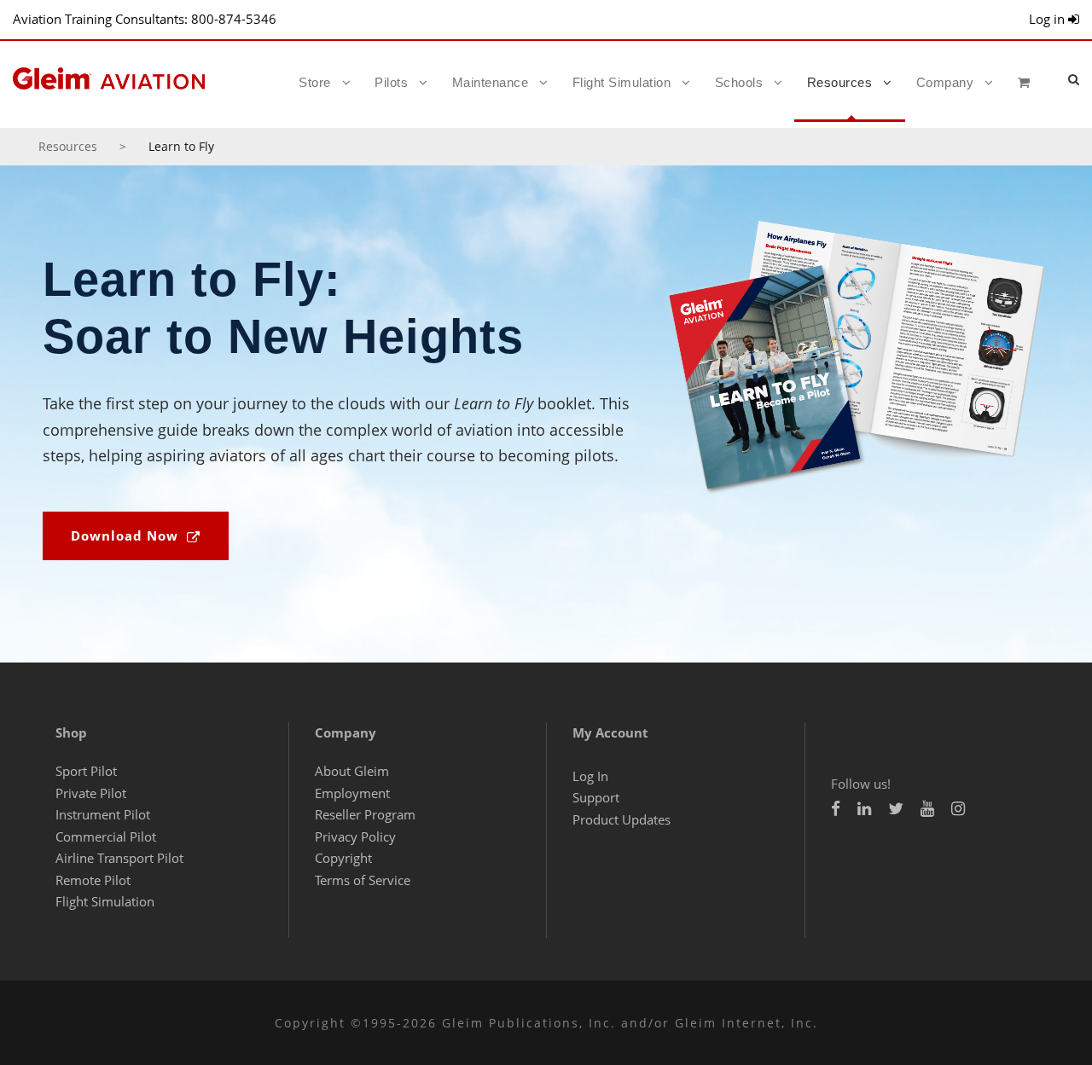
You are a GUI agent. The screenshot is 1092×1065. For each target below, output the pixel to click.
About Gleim (352, 770)
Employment (352, 793)
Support (595, 797)
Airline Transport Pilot (119, 857)
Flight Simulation (621, 82)
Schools (739, 82)
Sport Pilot (86, 770)
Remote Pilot (93, 879)
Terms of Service (362, 879)
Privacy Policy (355, 836)
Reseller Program (365, 814)
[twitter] (895, 808)
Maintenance (490, 82)
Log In (590, 775)
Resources (840, 82)
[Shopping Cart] (1028, 97)
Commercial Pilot (105, 836)
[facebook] (835, 808)
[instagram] (958, 808)
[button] (1073, 78)
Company (945, 82)
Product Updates (621, 819)
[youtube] (927, 808)
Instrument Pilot (102, 814)
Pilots (391, 82)
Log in (1048, 18)
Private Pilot (90, 793)
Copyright (343, 857)
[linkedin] (864, 808)
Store (315, 82)
